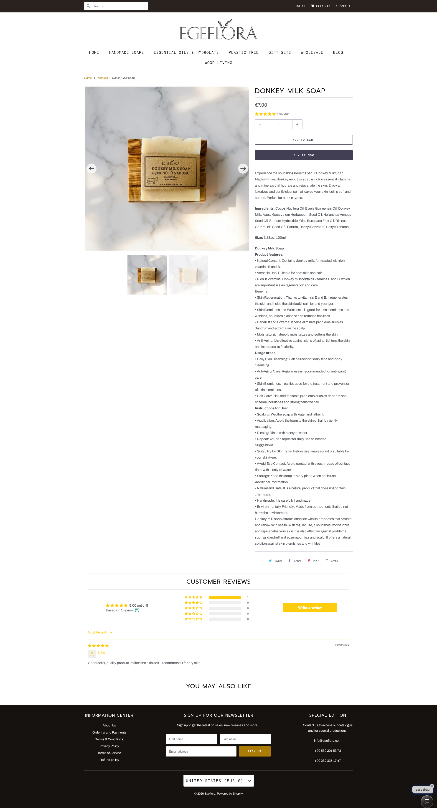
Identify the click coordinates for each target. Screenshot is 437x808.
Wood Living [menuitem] (218, 62)
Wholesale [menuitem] (312, 52)
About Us (109, 725)
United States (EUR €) (216, 780)
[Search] (88, 6)
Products (103, 78)
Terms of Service (109, 753)
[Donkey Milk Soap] (167, 169)
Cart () (322, 6)
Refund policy (109, 760)
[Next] (243, 169)
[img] (98, 646)
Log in (300, 6)
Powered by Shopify (230, 793)
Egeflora (209, 793)
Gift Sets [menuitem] (280, 52)
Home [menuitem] (94, 52)
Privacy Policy (109, 746)
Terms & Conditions (109, 739)
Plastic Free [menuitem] (244, 52)
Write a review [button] (310, 608)
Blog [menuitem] (338, 52)
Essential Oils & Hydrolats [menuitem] (186, 52)
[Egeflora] (218, 31)
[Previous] (91, 169)
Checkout (343, 6)
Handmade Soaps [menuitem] (126, 52)
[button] (265, 114)
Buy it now (304, 155)
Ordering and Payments (109, 732)
